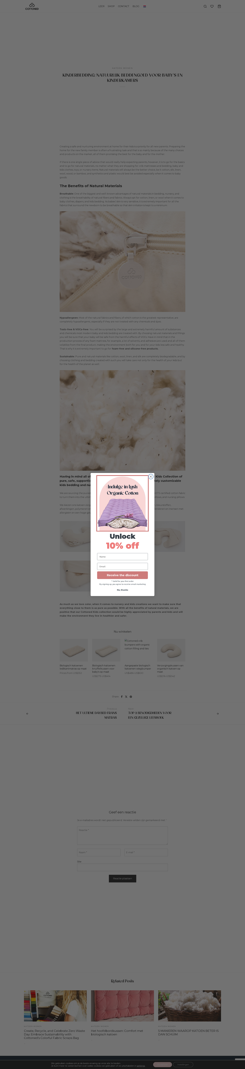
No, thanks (122, 589)
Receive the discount (122, 575)
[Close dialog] (150, 476)
